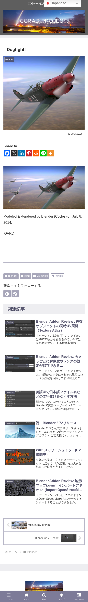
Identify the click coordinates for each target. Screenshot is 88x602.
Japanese (58, 3)
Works (59, 275)
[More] (50, 153)
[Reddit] (36, 153)
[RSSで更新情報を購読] (15, 293)
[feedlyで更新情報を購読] (7, 293)
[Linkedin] (21, 153)
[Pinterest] (29, 153)
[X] (14, 153)
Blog (27, 275)
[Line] (43, 153)
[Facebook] (7, 153)
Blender (12, 275)
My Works (42, 275)
